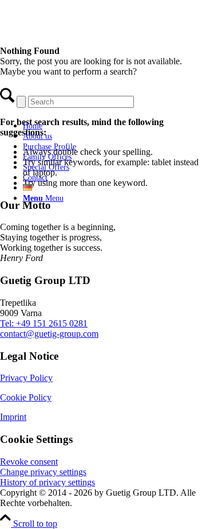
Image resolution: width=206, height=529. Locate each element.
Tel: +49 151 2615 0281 (44, 323)
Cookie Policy (26, 397)
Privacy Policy (26, 378)
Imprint (13, 417)
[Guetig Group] (88, 106)
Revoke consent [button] (29, 461)
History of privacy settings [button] (47, 482)
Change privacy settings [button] (43, 472)
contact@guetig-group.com (49, 334)
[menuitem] (100, 125)
